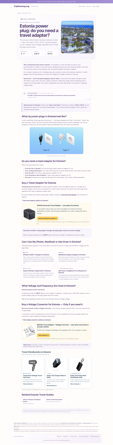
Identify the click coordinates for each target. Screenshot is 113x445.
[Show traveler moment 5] (89, 99)
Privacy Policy (73, 436)
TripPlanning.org (21, 6)
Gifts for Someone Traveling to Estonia (32, 401)
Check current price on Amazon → (47, 218)
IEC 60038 (78, 423)
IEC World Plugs (64, 423)
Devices (89, 6)
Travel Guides (95, 6)
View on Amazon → (43, 335)
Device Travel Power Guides (54, 400)
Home (19, 13)
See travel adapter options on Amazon (35, 200)
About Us (59, 436)
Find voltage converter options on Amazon (37, 320)
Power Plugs (82, 6)
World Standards (87, 423)
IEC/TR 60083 (72, 423)
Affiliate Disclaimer (94, 436)
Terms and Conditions (84, 436)
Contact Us (65, 436)
